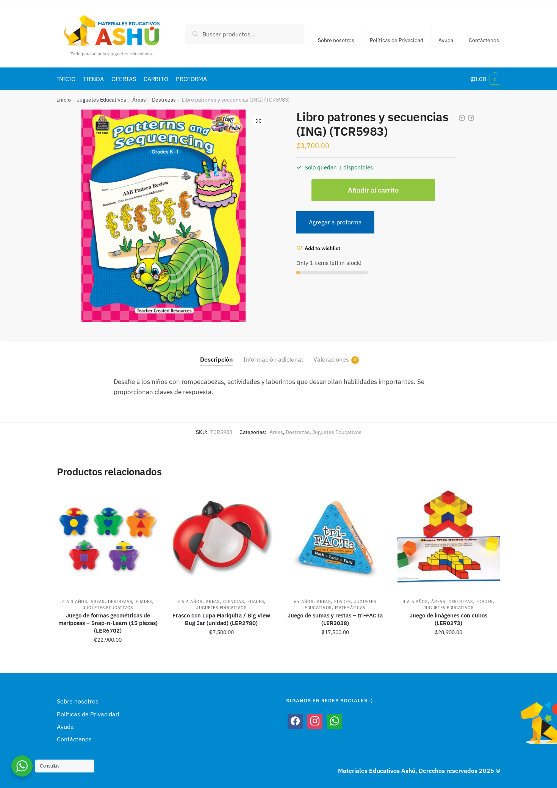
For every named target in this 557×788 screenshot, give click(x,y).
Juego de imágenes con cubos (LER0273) (448, 619)
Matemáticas (350, 607)
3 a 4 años (189, 601)
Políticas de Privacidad (396, 40)
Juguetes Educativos (101, 99)
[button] (258, 121)
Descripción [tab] (216, 359)
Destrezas (164, 99)
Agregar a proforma (335, 222)
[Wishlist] (147, 499)
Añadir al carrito (373, 190)
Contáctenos (484, 40)
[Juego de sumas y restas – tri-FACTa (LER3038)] (335, 539)
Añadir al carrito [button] (108, 656)
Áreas (139, 99)
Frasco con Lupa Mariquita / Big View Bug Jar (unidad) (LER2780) (221, 619)
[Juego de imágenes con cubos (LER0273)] (448, 539)
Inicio (64, 99)
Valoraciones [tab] (331, 359)
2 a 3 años (74, 601)
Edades (144, 601)
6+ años (303, 601)
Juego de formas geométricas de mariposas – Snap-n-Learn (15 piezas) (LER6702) (108, 623)
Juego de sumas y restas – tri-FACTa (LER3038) (335, 619)
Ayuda (445, 40)
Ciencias (233, 601)
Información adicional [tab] (273, 359)
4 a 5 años (415, 601)
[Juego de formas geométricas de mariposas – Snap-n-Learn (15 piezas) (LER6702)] (108, 539)
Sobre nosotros (336, 40)
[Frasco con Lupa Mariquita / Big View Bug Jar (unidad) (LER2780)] (222, 539)
